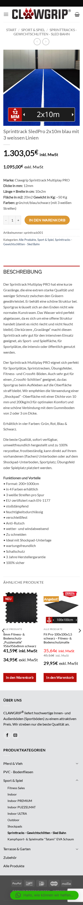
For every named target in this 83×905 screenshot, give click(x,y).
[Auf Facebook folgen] (7, 735)
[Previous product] (45, 41)
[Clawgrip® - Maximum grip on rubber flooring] (41, 14)
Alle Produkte (27, 239)
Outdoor (13, 820)
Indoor (12, 794)
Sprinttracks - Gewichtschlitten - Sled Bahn (45, 32)
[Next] (79, 639)
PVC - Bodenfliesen (18, 772)
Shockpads (15, 826)
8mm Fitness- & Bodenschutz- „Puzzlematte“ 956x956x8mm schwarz (19, 640)
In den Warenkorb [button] (19, 677)
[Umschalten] (77, 763)
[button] (6, 14)
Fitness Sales (16, 788)
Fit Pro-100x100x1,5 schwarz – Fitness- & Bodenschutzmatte (58, 638)
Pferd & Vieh (13, 763)
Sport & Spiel (33, 30)
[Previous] (3, 639)
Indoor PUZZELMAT (22, 807)
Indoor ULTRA (17, 813)
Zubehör (10, 857)
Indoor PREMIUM (20, 801)
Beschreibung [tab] (22, 272)
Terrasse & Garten (17, 849)
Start (11, 30)
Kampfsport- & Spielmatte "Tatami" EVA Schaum (41, 839)
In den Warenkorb (47, 220)
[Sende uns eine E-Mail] (15, 735)
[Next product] (37, 41)
